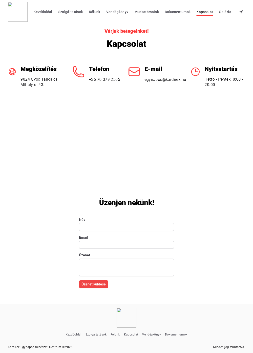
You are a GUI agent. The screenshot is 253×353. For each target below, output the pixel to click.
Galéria (225, 12)
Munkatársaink (146, 12)
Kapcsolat (204, 12)
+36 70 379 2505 (104, 79)
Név (82, 220)
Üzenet (84, 255)
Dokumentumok (177, 12)
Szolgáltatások (70, 12)
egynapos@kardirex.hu (165, 79)
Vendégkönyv (117, 12)
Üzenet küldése (94, 284)
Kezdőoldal (43, 12)
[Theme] (241, 12)
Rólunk (94, 12)
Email (83, 237)
